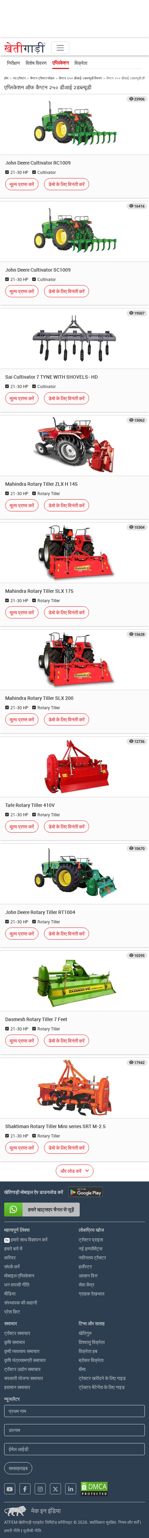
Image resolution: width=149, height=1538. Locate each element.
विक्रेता (80, 63)
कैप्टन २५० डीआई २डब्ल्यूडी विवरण (80, 78)
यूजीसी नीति (32, 1530)
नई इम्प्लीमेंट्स (90, 1248)
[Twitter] (55, 1488)
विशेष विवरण (36, 63)
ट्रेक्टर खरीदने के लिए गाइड (102, 1378)
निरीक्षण (13, 63)
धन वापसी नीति (16, 1284)
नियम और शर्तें (128, 1522)
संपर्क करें (12, 1266)
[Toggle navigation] (60, 48)
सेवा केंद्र (86, 1284)
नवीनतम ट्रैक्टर (92, 1257)
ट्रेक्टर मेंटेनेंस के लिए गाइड (102, 1387)
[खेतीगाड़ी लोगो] (25, 48)
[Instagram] (40, 1488)
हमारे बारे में (13, 1248)
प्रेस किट (12, 1311)
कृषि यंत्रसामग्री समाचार (25, 1360)
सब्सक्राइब (18, 1468)
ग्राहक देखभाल (91, 1293)
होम (6, 78)
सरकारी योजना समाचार (23, 1378)
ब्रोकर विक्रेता (91, 1360)
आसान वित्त (88, 1275)
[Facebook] (24, 1488)
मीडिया (10, 1293)
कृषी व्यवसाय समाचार (22, 1351)
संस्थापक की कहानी (20, 1302)
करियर (10, 1257)
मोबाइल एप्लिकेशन (19, 1275)
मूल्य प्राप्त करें (22, 184)
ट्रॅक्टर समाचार (17, 1333)
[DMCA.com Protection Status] (94, 1489)
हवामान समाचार (17, 1387)
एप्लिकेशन (60, 62)
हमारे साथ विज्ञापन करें (26, 1239)
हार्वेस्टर (85, 1266)
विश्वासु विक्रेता (92, 1342)
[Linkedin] (70, 1488)
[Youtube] (9, 1488)
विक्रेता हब (88, 1351)
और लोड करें (70, 1171)
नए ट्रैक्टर (19, 78)
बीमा (82, 1369)
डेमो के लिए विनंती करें (67, 184)
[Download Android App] (85, 1192)
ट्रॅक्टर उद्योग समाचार (22, 1369)
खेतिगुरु (85, 1333)
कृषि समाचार (14, 1342)
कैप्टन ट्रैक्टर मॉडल (42, 78)
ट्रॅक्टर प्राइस (91, 1239)
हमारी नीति (12, 1530)
